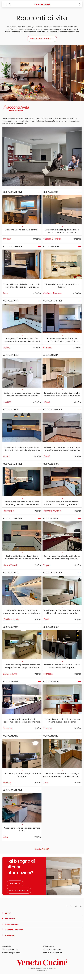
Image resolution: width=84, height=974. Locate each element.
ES (81, 906)
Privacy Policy (6, 946)
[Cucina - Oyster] (62, 209)
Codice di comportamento (11, 953)
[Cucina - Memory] (62, 264)
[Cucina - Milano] (62, 373)
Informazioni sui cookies (52, 949)
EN (71, 906)
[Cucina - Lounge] (21, 318)
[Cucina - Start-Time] (21, 209)
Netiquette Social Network (52, 953)
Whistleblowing (48, 946)
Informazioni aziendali (10, 949)
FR (76, 906)
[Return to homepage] (42, 962)
